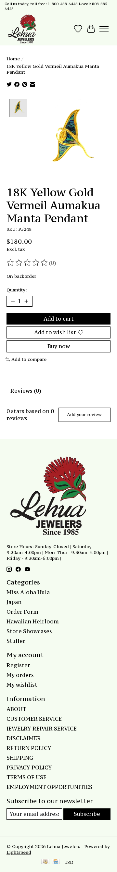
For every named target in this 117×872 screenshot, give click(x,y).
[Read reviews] (27, 263)
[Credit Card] (56, 862)
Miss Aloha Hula (28, 592)
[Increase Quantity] (26, 301)
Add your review (84, 414)
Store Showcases (29, 631)
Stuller (15, 641)
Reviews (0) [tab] (25, 390)
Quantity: (16, 290)
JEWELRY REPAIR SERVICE (41, 728)
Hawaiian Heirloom (32, 621)
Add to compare (28, 359)
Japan (13, 602)
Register (18, 665)
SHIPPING (19, 757)
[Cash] (45, 862)
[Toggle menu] (104, 28)
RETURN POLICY (28, 748)
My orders (20, 675)
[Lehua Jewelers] (21, 28)
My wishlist (21, 684)
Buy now (58, 346)
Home (13, 59)
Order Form (22, 611)
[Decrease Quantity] (12, 301)
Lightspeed (18, 852)
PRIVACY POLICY (29, 767)
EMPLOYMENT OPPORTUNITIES (49, 787)
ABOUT (16, 709)
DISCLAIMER (23, 738)
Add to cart (59, 318)
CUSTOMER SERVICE (34, 718)
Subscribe (87, 813)
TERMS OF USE (26, 777)
